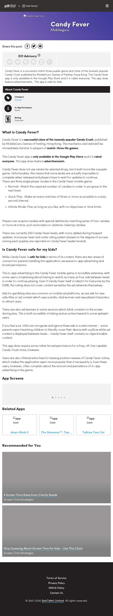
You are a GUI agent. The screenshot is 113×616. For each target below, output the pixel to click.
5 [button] (64, 397)
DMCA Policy (56, 588)
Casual (18, 99)
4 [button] (61, 397)
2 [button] (55, 397)
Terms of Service (56, 578)
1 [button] (52, 397)
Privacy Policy (56, 583)
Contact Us (56, 593)
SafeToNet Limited (53, 600)
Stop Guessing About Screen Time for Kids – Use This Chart (43, 548)
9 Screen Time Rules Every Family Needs (30, 495)
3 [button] (58, 397)
